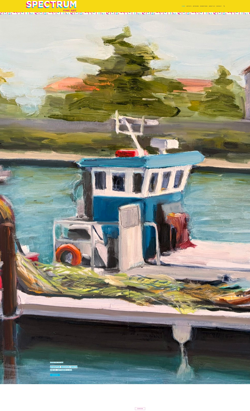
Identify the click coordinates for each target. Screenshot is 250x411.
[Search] (224, 6)
